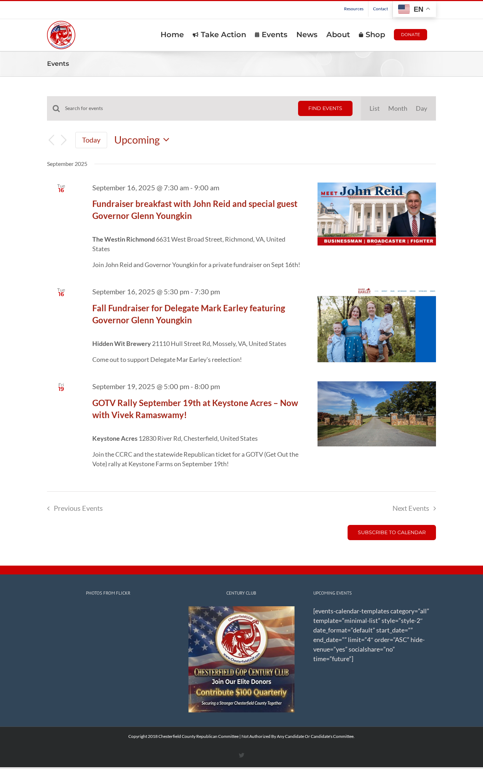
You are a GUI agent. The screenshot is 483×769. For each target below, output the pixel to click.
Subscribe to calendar (392, 533)
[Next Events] (64, 140)
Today (91, 139)
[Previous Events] (51, 140)
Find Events (325, 108)
